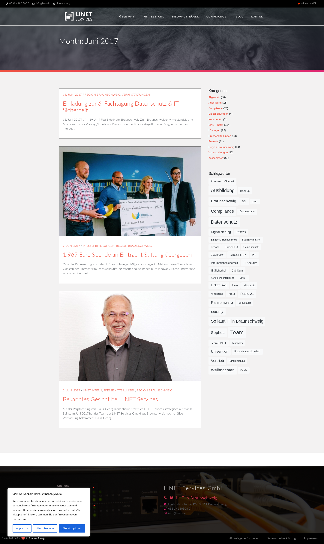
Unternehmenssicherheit (247, 351)
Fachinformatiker (251, 239)
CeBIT (255, 202)
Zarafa (243, 370)
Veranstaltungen (136, 94)
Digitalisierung (221, 232)
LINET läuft (219, 285)
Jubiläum (237, 270)
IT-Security (250, 262)
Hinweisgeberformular (243, 538)
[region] (49, 512)
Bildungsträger (185, 17)
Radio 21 (247, 294)
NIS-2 (232, 294)
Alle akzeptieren (71, 528)
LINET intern (92, 390)
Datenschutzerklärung (281, 538)
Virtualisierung (237, 361)
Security (217, 312)
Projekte (213, 141)
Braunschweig (223, 201)
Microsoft (249, 285)
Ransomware (222, 302)
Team (237, 332)
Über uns (126, 17)
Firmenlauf (231, 247)
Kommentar (215, 119)
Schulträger (244, 303)
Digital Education (218, 113)
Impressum (311, 538)
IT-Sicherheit (218, 270)
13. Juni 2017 (72, 94)
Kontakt (258, 17)
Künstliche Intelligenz (222, 278)
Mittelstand (154, 17)
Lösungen (214, 130)
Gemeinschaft (251, 247)
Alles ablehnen (45, 528)
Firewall (215, 247)
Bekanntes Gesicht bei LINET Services (110, 400)
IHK (254, 254)
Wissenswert (216, 157)
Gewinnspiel (217, 254)
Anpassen (22, 528)
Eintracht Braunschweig (224, 239)
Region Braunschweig (102, 94)
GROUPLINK (238, 254)
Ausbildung (215, 102)
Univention (219, 351)
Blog (240, 17)
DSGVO (241, 232)
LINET (243, 278)
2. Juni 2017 (71, 390)
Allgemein (214, 97)
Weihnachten (223, 370)
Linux (235, 285)
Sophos (218, 332)
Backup (245, 190)
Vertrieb (217, 361)
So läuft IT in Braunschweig (237, 321)
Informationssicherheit (224, 262)
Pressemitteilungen (99, 245)
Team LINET (218, 343)
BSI (244, 201)
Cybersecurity (247, 211)
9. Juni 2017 (71, 245)
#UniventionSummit (222, 181)
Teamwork (237, 343)
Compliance (216, 17)
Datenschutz (224, 222)
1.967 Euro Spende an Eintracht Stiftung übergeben (127, 255)
